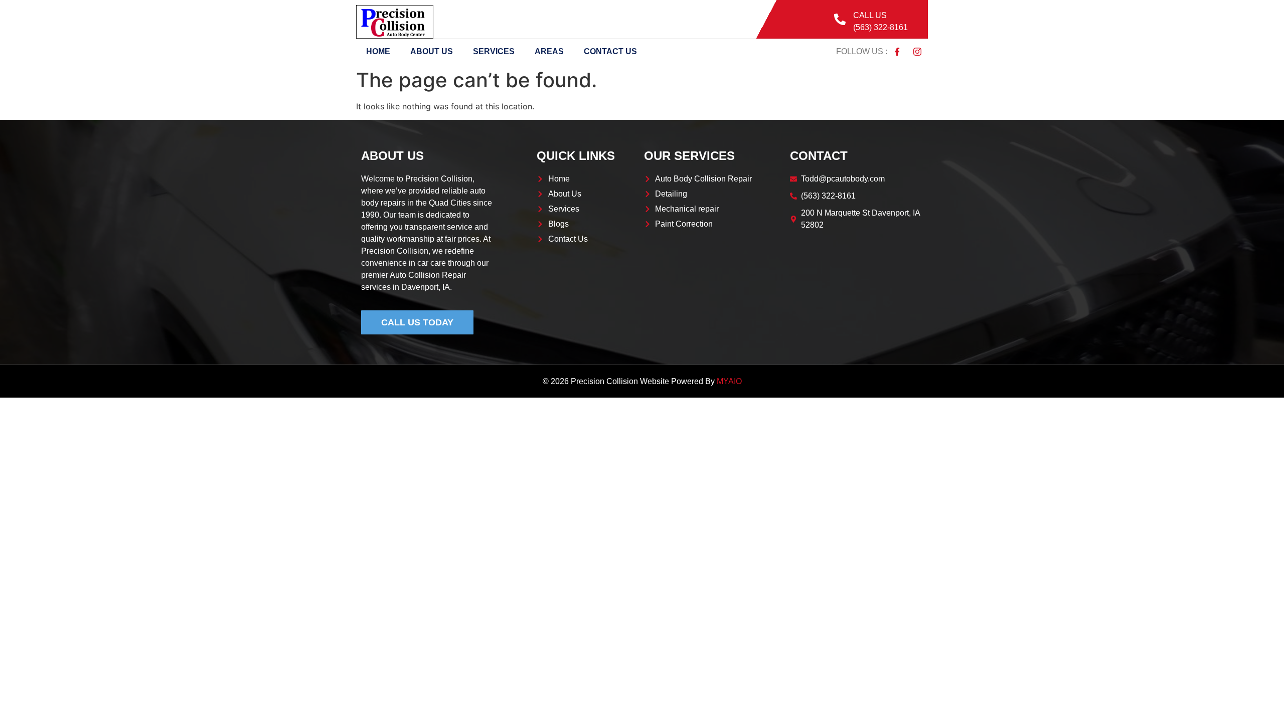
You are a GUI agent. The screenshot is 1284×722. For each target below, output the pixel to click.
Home (378, 51)
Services (494, 51)
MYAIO (729, 381)
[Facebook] (897, 51)
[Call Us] (840, 19)
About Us (431, 51)
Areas (549, 51)
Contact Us (610, 51)
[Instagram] (917, 51)
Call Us (870, 15)
